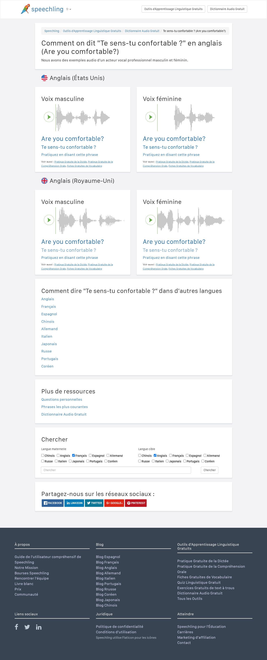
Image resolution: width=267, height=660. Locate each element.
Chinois (47, 321)
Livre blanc (24, 583)
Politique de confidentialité (119, 626)
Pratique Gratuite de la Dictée (203, 561)
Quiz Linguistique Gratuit (199, 582)
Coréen (47, 366)
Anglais (47, 299)
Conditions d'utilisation (116, 632)
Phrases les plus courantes (64, 406)
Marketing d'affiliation (196, 637)
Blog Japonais (108, 600)
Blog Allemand (108, 573)
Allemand (49, 329)
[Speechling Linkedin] (41, 628)
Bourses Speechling (32, 573)
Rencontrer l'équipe (32, 578)
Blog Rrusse (106, 589)
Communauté (26, 594)
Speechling (51, 31)
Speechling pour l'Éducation (201, 626)
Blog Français (107, 562)
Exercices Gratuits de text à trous (205, 588)
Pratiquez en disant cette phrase (69, 154)
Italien (46, 336)
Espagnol (49, 314)
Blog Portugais (108, 583)
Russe (46, 351)
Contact (184, 642)
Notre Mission (26, 567)
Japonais (49, 344)
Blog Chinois (106, 605)
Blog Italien (105, 578)
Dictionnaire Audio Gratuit (227, 9)
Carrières (185, 632)
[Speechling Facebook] (19, 628)
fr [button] (67, 9)
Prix (18, 589)
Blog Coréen (106, 594)
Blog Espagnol (108, 556)
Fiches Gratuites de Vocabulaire (204, 577)
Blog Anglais (106, 567)
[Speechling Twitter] (29, 628)
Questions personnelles (61, 399)
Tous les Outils (189, 598)
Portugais (49, 358)
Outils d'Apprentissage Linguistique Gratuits (173, 9)
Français (48, 306)
